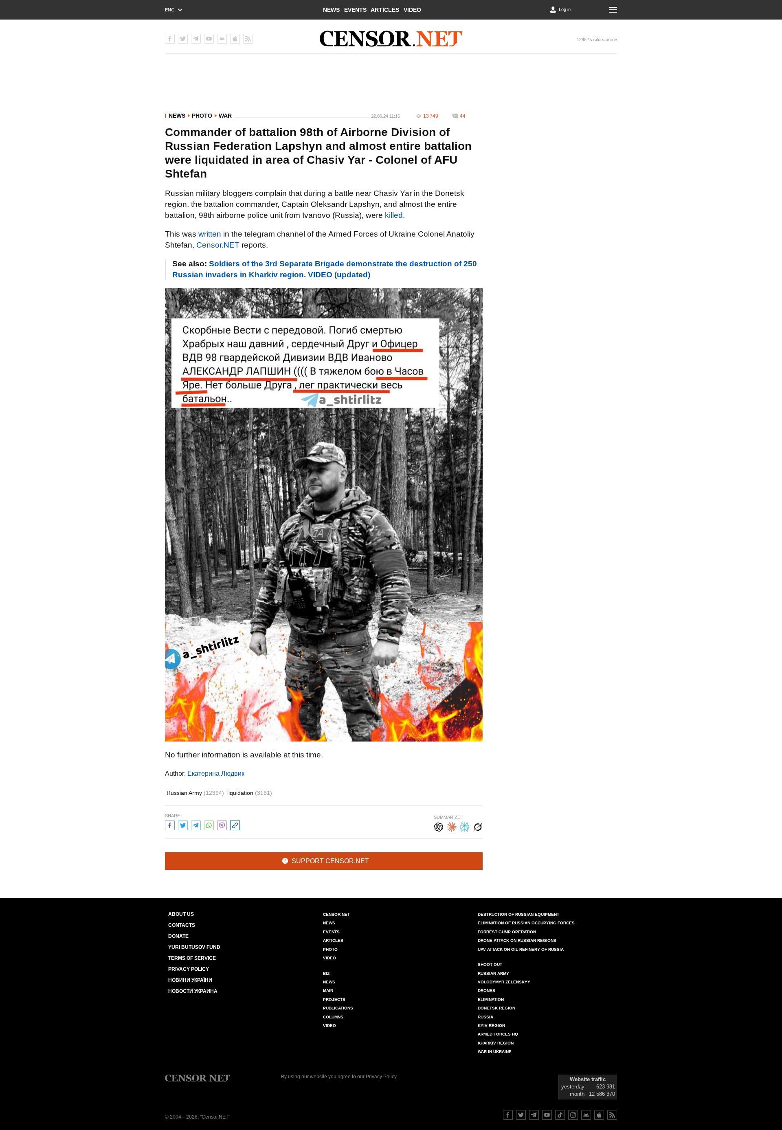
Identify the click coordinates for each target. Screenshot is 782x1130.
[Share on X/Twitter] (183, 824)
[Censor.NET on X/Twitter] (183, 39)
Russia (485, 1017)
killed (394, 215)
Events (355, 10)
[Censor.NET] (391, 38)
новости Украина (192, 991)
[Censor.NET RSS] (248, 39)
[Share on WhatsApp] (209, 824)
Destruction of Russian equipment (518, 914)
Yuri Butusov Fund (194, 947)
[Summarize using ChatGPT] (439, 826)
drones (486, 990)
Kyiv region (491, 1025)
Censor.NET (217, 245)
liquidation (249, 793)
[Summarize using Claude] (452, 826)
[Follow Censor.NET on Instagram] (573, 1115)
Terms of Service (192, 958)
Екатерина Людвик (215, 773)
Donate (178, 936)
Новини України (190, 980)
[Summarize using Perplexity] (465, 826)
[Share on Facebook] (170, 824)
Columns (333, 1017)
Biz (326, 973)
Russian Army (195, 793)
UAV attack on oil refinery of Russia (521, 949)
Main (328, 990)
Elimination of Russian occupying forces (526, 923)
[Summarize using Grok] (478, 826)
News (331, 10)
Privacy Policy (188, 969)
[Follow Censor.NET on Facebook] (508, 1115)
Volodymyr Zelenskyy (504, 982)
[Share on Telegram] (196, 824)
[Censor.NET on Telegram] (196, 39)
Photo (202, 115)
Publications (338, 1008)
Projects (334, 999)
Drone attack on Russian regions (517, 940)
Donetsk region (496, 1008)
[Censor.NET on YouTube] (209, 39)
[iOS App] (235, 39)
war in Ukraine (495, 1051)
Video (412, 10)
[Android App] (222, 39)
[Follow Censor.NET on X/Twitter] (521, 1115)
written (209, 234)
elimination (491, 999)
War (225, 115)
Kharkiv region (496, 1043)
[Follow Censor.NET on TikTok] (560, 1115)
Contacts (181, 925)
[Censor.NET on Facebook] (170, 39)
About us (181, 914)
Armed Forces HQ (498, 1034)
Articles (385, 10)
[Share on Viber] (222, 824)
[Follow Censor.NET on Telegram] (534, 1115)
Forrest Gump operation (507, 932)
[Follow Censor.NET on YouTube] (547, 1115)
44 (463, 116)
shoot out (490, 964)
